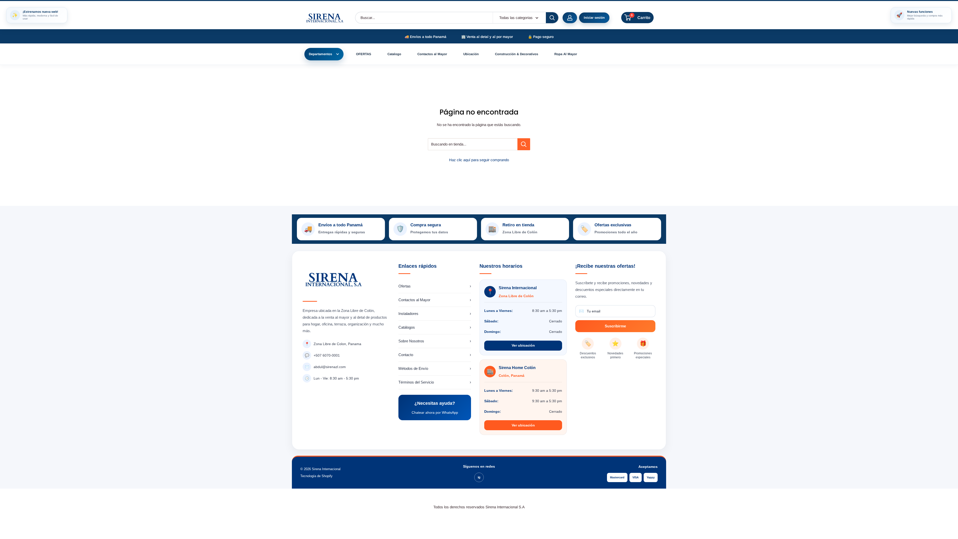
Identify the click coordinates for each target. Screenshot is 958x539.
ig (479, 477)
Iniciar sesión (594, 17)
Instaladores (434, 313)
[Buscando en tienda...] (523, 144)
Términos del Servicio (434, 382)
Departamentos (320, 54)
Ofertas (434, 286)
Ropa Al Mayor (565, 54)
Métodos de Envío (434, 368)
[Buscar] (552, 17)
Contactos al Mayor (432, 54)
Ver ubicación (523, 345)
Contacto (434, 355)
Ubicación (471, 54)
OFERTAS (363, 54)
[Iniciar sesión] (570, 17)
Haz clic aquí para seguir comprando (479, 160)
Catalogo (394, 54)
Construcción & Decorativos (516, 54)
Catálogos (434, 327)
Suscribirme (615, 326)
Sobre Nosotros (434, 341)
